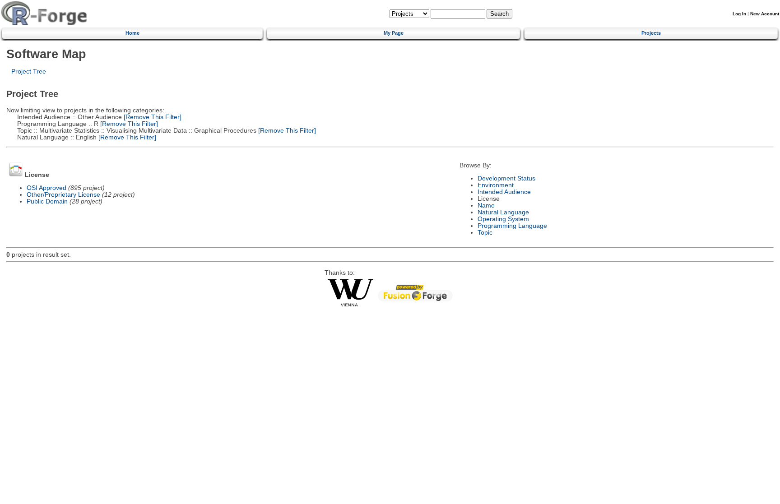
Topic (485, 232)
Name (486, 205)
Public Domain (47, 201)
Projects (651, 33)
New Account (764, 13)
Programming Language (512, 225)
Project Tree (28, 71)
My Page (394, 33)
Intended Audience (504, 192)
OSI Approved (46, 188)
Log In (739, 13)
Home (132, 33)
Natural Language (503, 212)
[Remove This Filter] (151, 117)
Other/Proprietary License (63, 194)
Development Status (506, 178)
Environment (496, 185)
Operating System (503, 219)
